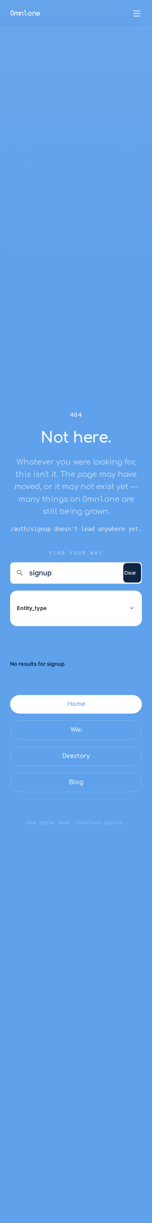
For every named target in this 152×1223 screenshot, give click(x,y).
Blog (76, 782)
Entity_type (32, 608)
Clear (130, 573)
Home (76, 704)
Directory (76, 756)
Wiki (76, 730)
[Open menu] (136, 13)
